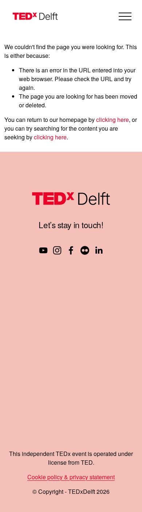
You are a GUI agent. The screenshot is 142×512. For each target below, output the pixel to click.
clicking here (112, 119)
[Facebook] (71, 250)
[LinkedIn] (98, 250)
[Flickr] (84, 250)
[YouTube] (43, 250)
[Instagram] (57, 250)
